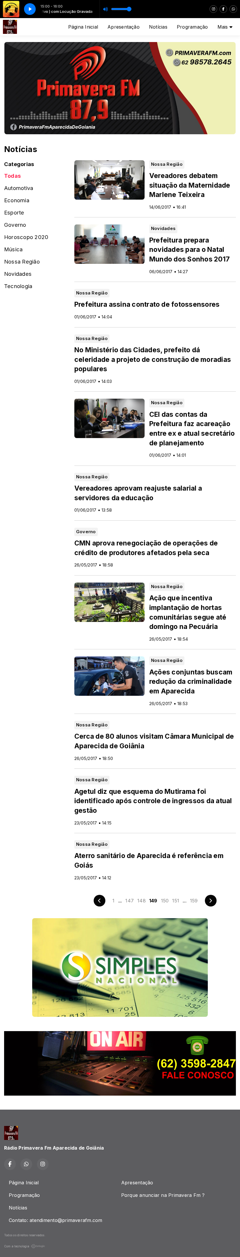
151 (175, 901)
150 (165, 901)
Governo (15, 225)
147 (129, 901)
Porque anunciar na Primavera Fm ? (163, 1195)
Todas (12, 175)
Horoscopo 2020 (26, 237)
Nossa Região (22, 261)
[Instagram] (213, 9)
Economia (16, 200)
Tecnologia (18, 286)
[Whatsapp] (233, 9)
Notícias (158, 27)
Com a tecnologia (16, 1246)
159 (194, 901)
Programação (192, 27)
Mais (223, 27)
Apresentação (123, 27)
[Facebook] (223, 9)
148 (141, 901)
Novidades (18, 274)
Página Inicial (83, 27)
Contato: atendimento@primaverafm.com (55, 1220)
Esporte (14, 212)
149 (153, 901)
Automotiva (18, 188)
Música (13, 249)
